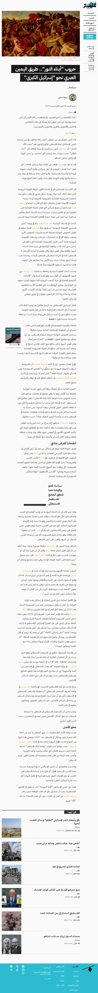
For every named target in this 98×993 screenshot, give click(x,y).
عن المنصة (47, 967)
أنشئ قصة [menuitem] (90, 23)
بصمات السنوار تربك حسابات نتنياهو (67, 936)
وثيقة (60, 164)
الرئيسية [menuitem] (91, 13)
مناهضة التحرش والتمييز (91, 67)
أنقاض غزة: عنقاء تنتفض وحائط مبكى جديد (64, 843)
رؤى (77, 980)
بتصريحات (64, 423)
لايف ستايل (60, 985)
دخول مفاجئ (74, 989)
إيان (32, 271)
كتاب (42, 458)
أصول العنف (39, 555)
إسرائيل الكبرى (70, 796)
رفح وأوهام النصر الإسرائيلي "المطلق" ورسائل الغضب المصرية (59, 819)
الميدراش (35, 228)
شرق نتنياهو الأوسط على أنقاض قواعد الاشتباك (63, 889)
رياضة (62, 980)
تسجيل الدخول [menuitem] (91, 29)
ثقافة (62, 975)
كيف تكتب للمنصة (90, 47)
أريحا (48, 550)
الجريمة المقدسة (40, 364)
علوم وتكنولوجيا (73, 985)
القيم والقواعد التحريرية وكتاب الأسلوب (91, 57)
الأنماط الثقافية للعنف (66, 378)
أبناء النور (62, 148)
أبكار (36, 453)
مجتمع (76, 975)
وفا (47, 732)
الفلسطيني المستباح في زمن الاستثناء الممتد (65, 912)
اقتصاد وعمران (58, 971)
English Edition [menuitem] (90, 36)
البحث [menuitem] (91, 18)
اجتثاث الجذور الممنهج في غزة (70, 866)
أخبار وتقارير (60, 966)
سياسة (72, 87)
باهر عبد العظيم (46, 223)
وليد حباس (26, 686)
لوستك (25, 271)
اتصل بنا (48, 978)
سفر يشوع (50, 546)
